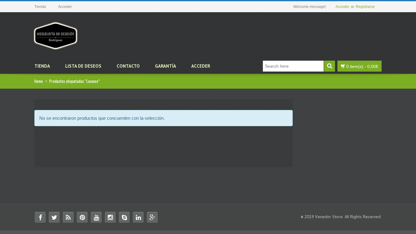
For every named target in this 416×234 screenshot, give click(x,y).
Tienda (42, 66)
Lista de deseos (83, 66)
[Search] (329, 66)
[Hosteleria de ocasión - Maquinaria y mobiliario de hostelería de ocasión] (56, 33)
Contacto (128, 66)
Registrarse (365, 7)
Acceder (342, 7)
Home (38, 81)
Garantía (165, 66)
